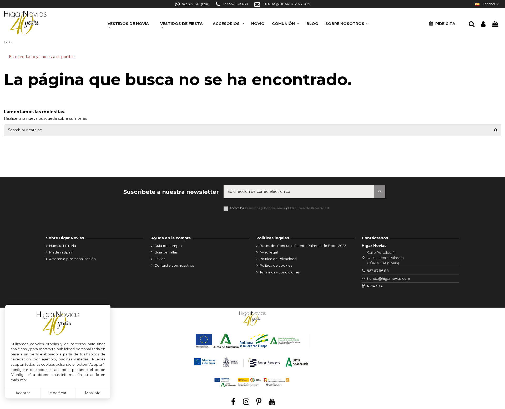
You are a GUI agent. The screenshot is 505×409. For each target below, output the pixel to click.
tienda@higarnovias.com (388, 278)
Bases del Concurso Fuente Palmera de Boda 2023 (303, 246)
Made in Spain (61, 252)
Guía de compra (168, 246)
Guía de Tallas (166, 252)
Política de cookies (276, 265)
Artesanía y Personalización (72, 259)
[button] (347, 22)
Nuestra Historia (62, 246)
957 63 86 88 (378, 270)
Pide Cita (375, 286)
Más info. (93, 393)
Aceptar (23, 393)
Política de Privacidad (310, 208)
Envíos (159, 259)
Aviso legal (269, 252)
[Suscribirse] (379, 191)
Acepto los (279, 208)
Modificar (57, 393)
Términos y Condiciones (265, 208)
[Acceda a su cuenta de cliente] (483, 24)
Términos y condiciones (280, 272)
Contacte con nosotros (174, 265)
